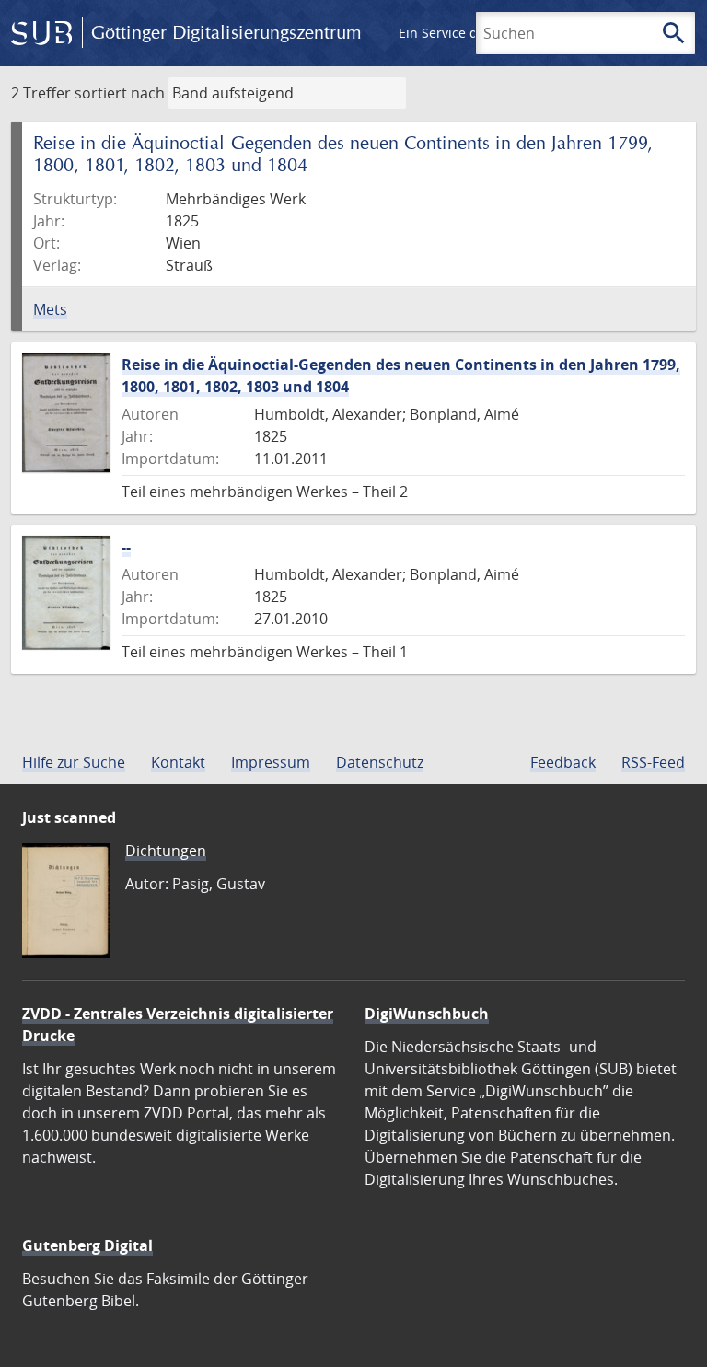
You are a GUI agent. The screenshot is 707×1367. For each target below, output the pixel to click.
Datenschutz (379, 762)
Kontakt (178, 762)
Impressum (270, 762)
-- (126, 547)
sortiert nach (120, 93)
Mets (50, 309)
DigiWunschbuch (427, 1013)
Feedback (563, 762)
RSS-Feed (653, 762)
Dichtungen (165, 850)
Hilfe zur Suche (73, 762)
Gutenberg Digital (87, 1245)
